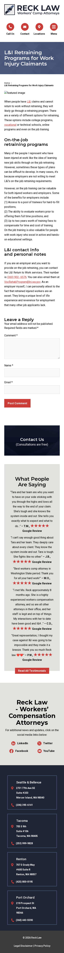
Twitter (48, 743)
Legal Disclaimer (23, 945)
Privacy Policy (42, 945)
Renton (21, 859)
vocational (10, 124)
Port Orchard (25, 897)
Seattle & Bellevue (28, 782)
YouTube (49, 751)
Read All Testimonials (32, 670)
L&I (29, 101)
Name (8, 365)
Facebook (21, 751)
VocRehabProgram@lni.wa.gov (22, 281)
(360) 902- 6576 (17, 277)
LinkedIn (22, 743)
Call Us (10, 33)
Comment (11, 335)
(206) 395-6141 (24, 805)
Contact (24, 33)
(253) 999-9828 (24, 843)
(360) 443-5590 (24, 920)
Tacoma (22, 821)
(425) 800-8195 (24, 881)
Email (8, 382)
